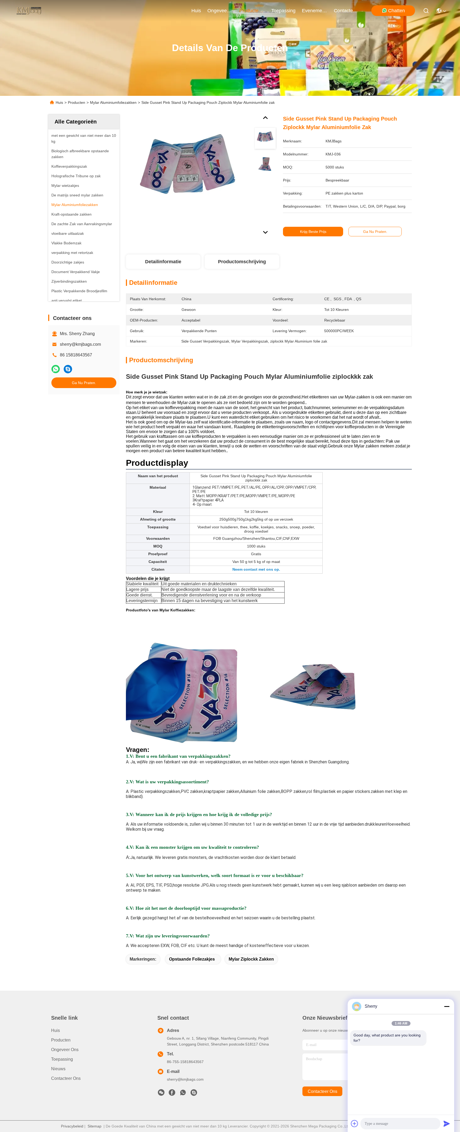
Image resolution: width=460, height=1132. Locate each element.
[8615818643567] (183, 1094)
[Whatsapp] (55, 369)
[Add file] (354, 1123)
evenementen (314, 10)
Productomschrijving (242, 261)
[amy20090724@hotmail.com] (194, 1094)
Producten (76, 102)
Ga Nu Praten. (84, 383)
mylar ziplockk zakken (251, 959)
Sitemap (94, 1126)
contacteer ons (346, 10)
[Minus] (446, 1006)
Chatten (396, 10)
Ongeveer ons (65, 1049)
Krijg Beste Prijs (313, 231)
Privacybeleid (72, 1126)
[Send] (446, 1123)
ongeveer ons (220, 10)
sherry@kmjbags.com (80, 344)
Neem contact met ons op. (256, 569)
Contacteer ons (66, 1078)
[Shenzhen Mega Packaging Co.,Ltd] (28, 10)
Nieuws (58, 1069)
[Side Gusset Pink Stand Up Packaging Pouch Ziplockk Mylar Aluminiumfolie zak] (187, 176)
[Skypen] (68, 369)
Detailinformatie (163, 261)
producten (250, 10)
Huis (196, 10)
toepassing (283, 10)
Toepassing (62, 1059)
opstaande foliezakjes (192, 959)
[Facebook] (172, 1094)
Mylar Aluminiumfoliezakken (113, 102)
